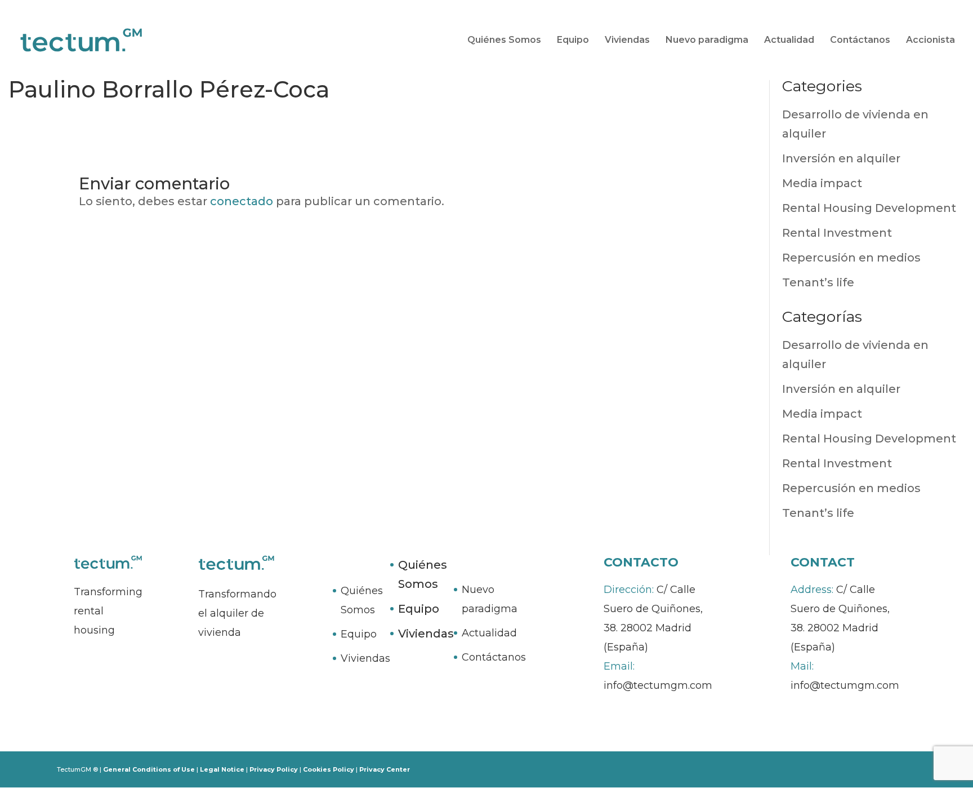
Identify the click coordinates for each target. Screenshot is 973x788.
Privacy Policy (273, 769)
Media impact (822, 183)
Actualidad (789, 40)
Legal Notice (222, 769)
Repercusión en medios (851, 257)
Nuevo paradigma (707, 40)
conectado (241, 201)
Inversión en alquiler (841, 158)
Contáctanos (860, 40)
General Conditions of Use (149, 769)
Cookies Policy (328, 769)
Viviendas (627, 40)
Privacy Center (384, 769)
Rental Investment (837, 233)
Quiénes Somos (504, 40)
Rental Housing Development (869, 208)
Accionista (930, 40)
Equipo (573, 40)
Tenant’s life (818, 282)
